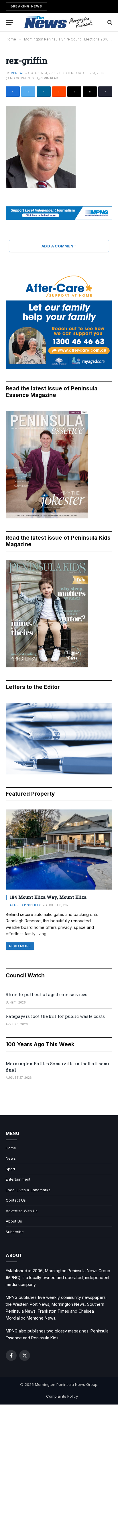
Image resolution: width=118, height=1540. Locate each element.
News (11, 1158)
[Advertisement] (59, 1472)
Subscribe (15, 1231)
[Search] (109, 22)
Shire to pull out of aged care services (46, 994)
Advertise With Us (22, 1210)
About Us (14, 1221)
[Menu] (9, 22)
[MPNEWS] (58, 22)
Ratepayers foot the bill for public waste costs (55, 1016)
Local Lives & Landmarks (28, 1190)
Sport (10, 1169)
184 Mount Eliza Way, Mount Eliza (48, 897)
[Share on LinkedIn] (44, 91)
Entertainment (18, 1179)
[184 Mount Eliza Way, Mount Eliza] (59, 849)
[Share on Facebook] (13, 91)
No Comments (22, 78)
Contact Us (16, 1200)
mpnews (17, 73)
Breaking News (26, 6)
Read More (20, 946)
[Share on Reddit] (59, 91)
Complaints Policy (62, 1396)
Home (11, 1148)
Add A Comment (59, 246)
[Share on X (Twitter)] (28, 91)
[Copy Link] (105, 91)
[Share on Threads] (74, 91)
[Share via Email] (90, 91)
